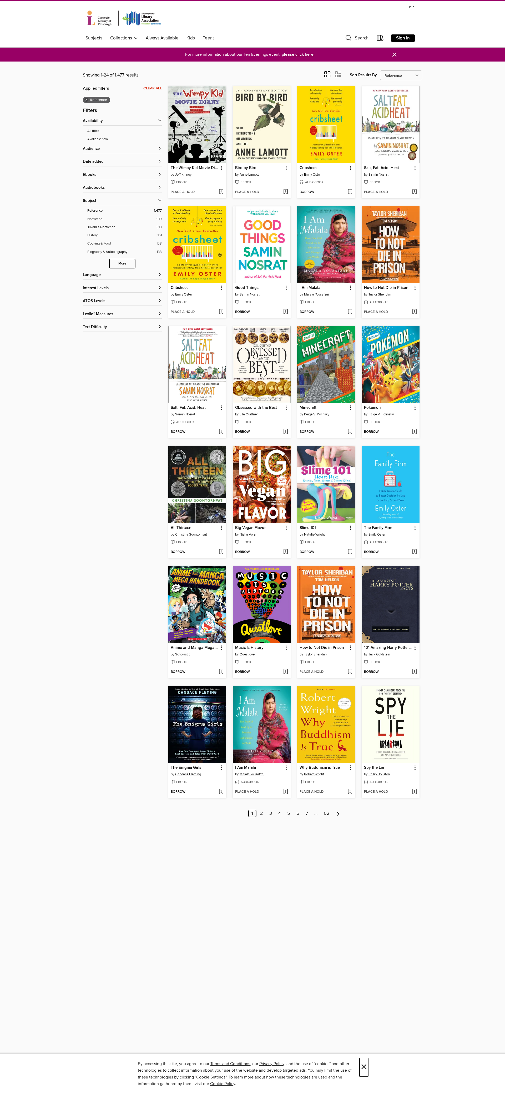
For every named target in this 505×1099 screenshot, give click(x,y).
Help (410, 7)
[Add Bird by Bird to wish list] (285, 192)
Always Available (162, 38)
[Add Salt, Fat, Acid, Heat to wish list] (414, 192)
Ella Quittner (249, 414)
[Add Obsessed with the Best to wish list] (285, 432)
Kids (190, 38)
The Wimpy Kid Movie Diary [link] (195, 168)
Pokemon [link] (372, 407)
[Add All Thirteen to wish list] (221, 552)
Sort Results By (363, 75)
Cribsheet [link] (308, 168)
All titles (93, 131)
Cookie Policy (222, 1083)
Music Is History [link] (249, 647)
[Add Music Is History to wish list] (285, 672)
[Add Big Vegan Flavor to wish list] (285, 552)
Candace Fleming (188, 774)
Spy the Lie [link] (374, 767)
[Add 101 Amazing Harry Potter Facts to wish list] (414, 672)
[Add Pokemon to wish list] (414, 432)
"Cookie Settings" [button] (210, 1077)
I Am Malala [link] (310, 288)
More (122, 263)
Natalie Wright (314, 534)
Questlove (247, 654)
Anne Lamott (249, 174)
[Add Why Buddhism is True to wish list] (350, 791)
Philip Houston (379, 774)
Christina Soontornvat (191, 534)
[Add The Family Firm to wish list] (414, 552)
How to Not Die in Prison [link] (386, 288)
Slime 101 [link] (308, 528)
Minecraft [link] (308, 407)
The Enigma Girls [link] (186, 767)
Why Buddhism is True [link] (320, 767)
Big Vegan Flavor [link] (250, 528)
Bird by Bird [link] (245, 168)
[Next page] (338, 813)
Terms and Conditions (230, 1063)
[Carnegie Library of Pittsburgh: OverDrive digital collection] (124, 18)
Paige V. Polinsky (316, 414)
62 (327, 813)
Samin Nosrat (378, 174)
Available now (97, 139)
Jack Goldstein (379, 654)
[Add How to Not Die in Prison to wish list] (414, 312)
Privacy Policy (271, 1063)
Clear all (152, 88)
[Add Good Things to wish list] (285, 312)
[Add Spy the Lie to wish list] (414, 791)
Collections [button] (122, 38)
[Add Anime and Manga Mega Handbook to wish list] (221, 672)
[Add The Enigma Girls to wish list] (221, 791)
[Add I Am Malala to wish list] (350, 312)
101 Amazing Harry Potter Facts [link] (388, 647)
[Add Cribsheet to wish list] (350, 192)
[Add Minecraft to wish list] (350, 432)
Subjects (93, 38)
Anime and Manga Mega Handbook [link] (195, 647)
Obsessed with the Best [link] (256, 407)
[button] (356, 39)
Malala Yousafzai (316, 294)
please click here (298, 54)
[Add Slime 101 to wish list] (350, 552)
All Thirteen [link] (181, 528)
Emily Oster (312, 174)
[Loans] (380, 39)
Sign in (403, 38)
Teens (209, 38)
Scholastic (182, 654)
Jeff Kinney (183, 174)
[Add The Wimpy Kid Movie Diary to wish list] (221, 192)
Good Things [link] (247, 288)
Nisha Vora (248, 534)
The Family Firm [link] (378, 528)
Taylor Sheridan (379, 294)
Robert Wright (314, 774)
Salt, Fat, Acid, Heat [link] (381, 168)
